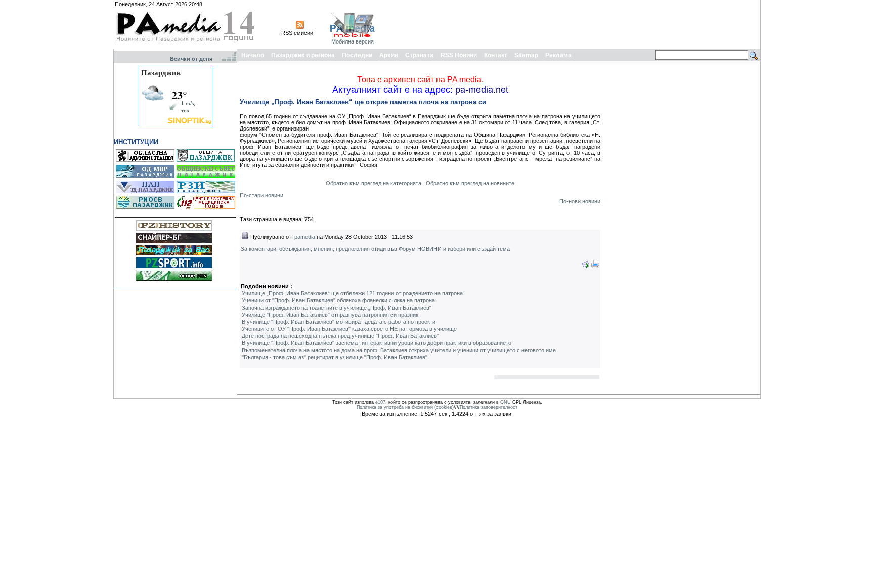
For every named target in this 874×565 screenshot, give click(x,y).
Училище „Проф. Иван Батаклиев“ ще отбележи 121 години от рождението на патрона (352, 293)
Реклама (558, 55)
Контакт (495, 55)
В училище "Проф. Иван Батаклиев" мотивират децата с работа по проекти (338, 322)
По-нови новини (579, 201)
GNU (505, 402)
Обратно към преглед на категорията (373, 183)
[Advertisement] (574, 24)
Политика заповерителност (488, 407)
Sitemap (526, 55)
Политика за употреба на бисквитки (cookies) (405, 407)
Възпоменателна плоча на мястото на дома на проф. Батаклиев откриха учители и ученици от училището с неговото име (399, 350)
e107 (380, 402)
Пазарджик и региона (303, 55)
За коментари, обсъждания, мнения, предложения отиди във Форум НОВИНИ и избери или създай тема (375, 249)
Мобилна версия (352, 41)
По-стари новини (261, 195)
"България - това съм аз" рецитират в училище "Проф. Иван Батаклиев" (334, 357)
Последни (357, 55)
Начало (252, 55)
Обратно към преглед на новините (470, 183)
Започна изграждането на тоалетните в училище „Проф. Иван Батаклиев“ (336, 308)
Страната (419, 55)
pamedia (304, 237)
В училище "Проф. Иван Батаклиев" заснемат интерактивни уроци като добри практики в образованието (376, 343)
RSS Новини (459, 55)
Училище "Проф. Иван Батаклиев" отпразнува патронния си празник (330, 315)
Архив (388, 55)
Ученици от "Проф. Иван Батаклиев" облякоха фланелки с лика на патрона (338, 300)
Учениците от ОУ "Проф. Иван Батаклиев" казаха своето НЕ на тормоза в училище (349, 329)
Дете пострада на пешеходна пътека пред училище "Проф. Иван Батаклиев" (340, 336)
